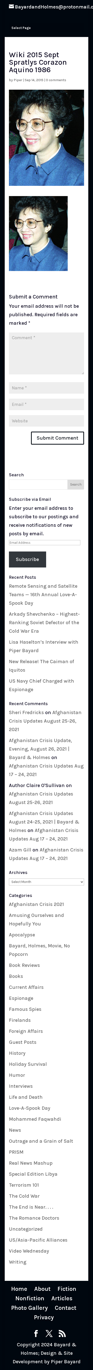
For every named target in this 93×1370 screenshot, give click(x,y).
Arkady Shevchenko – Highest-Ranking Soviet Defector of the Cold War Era (44, 622)
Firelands (20, 1020)
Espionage (21, 998)
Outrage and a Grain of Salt (41, 1141)
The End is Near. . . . (31, 1207)
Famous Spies (25, 1009)
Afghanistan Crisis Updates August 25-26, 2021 (45, 721)
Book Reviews (24, 965)
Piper (18, 80)
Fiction (67, 1288)
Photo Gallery (29, 1307)
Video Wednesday (29, 1251)
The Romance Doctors (34, 1218)
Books (16, 976)
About (42, 1288)
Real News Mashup (31, 1163)
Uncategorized (26, 1229)
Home (19, 1288)
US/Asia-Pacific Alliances (38, 1240)
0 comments (56, 80)
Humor (17, 1075)
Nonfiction (29, 1298)
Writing (17, 1262)
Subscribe (27, 559)
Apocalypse (22, 935)
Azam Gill (20, 850)
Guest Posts (22, 1042)
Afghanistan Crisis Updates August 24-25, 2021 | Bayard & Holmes (44, 822)
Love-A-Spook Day (29, 1108)
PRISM (16, 1152)
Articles (61, 1298)
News (15, 1130)
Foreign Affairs (26, 1031)
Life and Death (26, 1097)
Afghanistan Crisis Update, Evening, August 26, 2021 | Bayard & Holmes (40, 749)
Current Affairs (26, 987)
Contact (65, 1307)
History (17, 1053)
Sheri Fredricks (26, 712)
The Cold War (24, 1196)
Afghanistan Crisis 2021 (36, 904)
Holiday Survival (28, 1064)
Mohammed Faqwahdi (35, 1119)
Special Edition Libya (33, 1174)
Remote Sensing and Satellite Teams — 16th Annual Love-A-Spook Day (43, 594)
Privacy (44, 1317)
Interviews (21, 1086)
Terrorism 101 (24, 1185)
